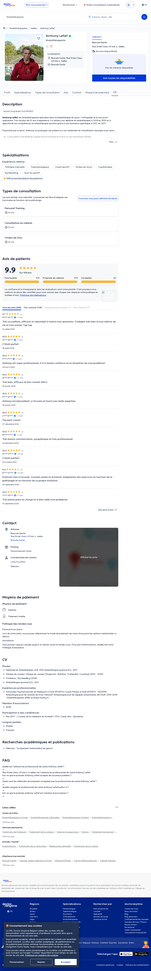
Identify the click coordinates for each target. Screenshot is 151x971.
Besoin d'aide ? (131, 924)
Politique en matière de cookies (41, 955)
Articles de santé (100, 917)
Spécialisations (22, 92)
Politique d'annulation (13, 647)
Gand (32, 914)
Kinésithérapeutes (18, 28)
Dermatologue (69, 909)
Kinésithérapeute (55, 40)
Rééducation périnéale (60, 846)
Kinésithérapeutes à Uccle (15, 817)
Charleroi (34, 917)
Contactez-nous (131, 909)
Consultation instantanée (135, 932)
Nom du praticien (100, 909)
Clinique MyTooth (63, 860)
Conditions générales (105, 965)
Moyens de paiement (97, 92)
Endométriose (9, 846)
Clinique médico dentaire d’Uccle (35, 860)
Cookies (120, 965)
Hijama (85, 832)
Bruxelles (33, 909)
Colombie (104, 943)
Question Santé (100, 919)
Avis (66, 92)
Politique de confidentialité (137, 965)
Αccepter (65, 962)
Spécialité (97, 914)
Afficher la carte (88, 557)
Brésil (131, 943)
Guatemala (123, 943)
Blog (126, 914)
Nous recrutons (131, 911)
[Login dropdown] (130, 5)
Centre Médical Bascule (85, 860)
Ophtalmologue (69, 911)
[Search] (144, 17)
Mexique (95, 943)
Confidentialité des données (137, 919)
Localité (96, 911)
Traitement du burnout (103, 832)
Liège (32, 919)
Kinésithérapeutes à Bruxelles (45, 817)
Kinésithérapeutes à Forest (76, 817)
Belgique (86, 943)
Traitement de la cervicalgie (32, 846)
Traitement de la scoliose (41, 832)
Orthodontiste (69, 917)
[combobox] (43, 17)
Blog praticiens (131, 917)
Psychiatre (67, 914)
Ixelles (34, 28)
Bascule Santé (9, 860)
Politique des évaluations (33, 295)
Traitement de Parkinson (14, 832)
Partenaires (130, 927)
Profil (7, 92)
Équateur (113, 943)
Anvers (33, 911)
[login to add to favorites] (39, 38)
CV (114, 92)
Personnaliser (17, 962)
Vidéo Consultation (133, 930)
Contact (76, 92)
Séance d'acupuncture (68, 832)
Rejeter (41, 962)
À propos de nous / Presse (135, 922)
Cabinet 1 (97, 36)
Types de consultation (47, 92)
